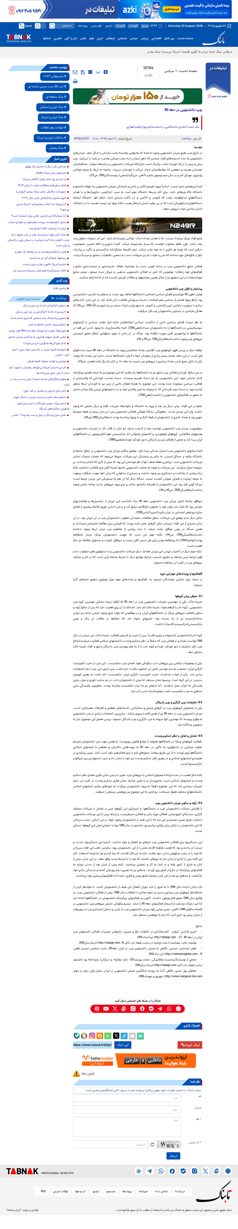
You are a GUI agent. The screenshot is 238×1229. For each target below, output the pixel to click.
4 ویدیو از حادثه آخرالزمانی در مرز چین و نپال (41, 312)
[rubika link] (178, 1009)
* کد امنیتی (195, 1143)
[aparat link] (97, 1009)
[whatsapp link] (169, 1009)
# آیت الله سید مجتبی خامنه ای (47, 87)
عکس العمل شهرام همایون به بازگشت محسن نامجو (37, 337)
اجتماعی (122, 38)
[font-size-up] (105, 72)
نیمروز (145, 26)
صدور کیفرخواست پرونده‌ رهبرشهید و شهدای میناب (37, 222)
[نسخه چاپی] (140, 1036)
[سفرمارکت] (137, 1060)
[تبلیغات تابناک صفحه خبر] (218, 82)
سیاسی (134, 38)
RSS (43, 1191)
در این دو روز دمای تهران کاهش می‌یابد (44, 179)
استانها (47, 38)
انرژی (100, 38)
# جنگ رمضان (57, 148)
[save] (83, 72)
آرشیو (109, 26)
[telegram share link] (124, 1036)
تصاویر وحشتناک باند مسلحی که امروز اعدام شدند (38, 318)
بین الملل (169, 38)
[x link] (115, 1009)
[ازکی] (175, 9)
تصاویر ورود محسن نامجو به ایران (47, 325)
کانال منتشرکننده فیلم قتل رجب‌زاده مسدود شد (39, 271)
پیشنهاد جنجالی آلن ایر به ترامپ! (48, 258)
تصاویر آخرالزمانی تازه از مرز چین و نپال (44, 306)
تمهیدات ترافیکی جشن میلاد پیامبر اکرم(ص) (41, 192)
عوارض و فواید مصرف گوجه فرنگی (46, 361)
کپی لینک (123, 1045)
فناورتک (120, 26)
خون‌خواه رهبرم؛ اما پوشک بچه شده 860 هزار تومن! (37, 331)
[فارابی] (137, 96)
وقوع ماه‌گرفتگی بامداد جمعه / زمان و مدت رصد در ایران (39, 382)
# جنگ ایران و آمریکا (53, 117)
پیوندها (83, 26)
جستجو (110, 1191)
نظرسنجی (96, 26)
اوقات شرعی (60, 1191)
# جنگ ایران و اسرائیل (53, 107)
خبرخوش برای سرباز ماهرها (51, 173)
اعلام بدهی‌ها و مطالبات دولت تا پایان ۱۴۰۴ (42, 186)
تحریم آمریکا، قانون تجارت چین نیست (44, 265)
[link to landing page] (215, 38)
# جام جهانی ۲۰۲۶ (55, 76)
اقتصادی (156, 38)
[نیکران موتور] (137, 226)
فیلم (91, 38)
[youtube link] (106, 1009)
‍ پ (97, 72)
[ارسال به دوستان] (132, 1036)
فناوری (57, 38)
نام (200, 1096)
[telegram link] (160, 1009)
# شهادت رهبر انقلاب (53, 128)
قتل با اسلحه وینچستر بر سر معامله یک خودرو (40, 252)
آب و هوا (80, 1191)
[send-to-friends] (75, 72)
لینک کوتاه (192, 1045)
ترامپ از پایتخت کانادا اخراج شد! (47, 229)
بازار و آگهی (70, 38)
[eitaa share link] (99, 1036)
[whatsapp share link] (107, 1036)
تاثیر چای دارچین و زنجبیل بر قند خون (44, 391)
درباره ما (180, 1191)
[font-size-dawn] (90, 72)
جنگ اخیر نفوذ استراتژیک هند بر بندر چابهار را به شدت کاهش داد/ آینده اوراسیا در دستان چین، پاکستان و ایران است (38, 240)
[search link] (52, 26)
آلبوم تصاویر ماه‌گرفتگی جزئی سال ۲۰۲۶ (44, 198)
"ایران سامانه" (13, 1210)
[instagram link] (133, 1009)
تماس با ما (161, 1191)
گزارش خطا (88, 1074)
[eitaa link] (124, 1009)
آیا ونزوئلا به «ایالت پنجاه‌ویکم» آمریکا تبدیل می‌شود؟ (42, 207)
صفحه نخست (185, 38)
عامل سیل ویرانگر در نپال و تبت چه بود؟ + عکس (39, 415)
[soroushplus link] (142, 1009)
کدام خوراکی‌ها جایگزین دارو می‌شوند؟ (44, 343)
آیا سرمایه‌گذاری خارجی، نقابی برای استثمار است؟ (38, 216)
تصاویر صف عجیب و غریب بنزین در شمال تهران (39, 397)
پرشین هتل (59, 288)
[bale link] (151, 1009)
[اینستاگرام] (91, 1035)
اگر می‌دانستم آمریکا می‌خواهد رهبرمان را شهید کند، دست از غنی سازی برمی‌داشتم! (38, 370)
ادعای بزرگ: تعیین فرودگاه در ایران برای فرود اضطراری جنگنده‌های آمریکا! (43, 406)
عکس (83, 38)
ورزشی (144, 38)
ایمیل (198, 1108)
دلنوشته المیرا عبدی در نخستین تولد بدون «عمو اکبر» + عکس (40, 352)
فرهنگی (110, 38)
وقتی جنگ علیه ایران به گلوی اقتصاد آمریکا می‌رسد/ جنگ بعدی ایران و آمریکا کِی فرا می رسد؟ (167, 52)
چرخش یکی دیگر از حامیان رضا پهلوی (45, 167)
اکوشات (133, 26)
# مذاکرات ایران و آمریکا (51, 138)
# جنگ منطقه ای (56, 97)
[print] (75, 81)
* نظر (199, 1119)
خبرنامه (143, 1191)
